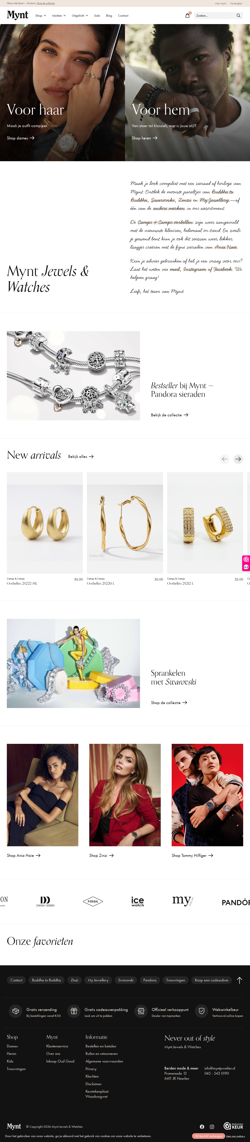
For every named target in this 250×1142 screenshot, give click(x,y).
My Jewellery (214, 200)
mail (175, 269)
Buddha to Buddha (46, 980)
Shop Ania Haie (20, 855)
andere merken (169, 208)
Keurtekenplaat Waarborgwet (97, 1094)
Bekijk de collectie (166, 415)
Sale (97, 16)
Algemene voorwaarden (104, 1061)
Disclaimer (94, 1083)
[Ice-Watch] (85, 901)
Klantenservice (57, 1046)
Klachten (92, 1076)
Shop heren (141, 138)
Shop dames (17, 138)
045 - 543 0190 (216, 1073)
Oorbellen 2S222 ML (22, 583)
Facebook (223, 269)
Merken (57, 16)
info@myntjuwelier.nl (219, 1068)
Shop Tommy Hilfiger (189, 855)
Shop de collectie (46, 3)
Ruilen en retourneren (102, 1053)
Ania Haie (226, 247)
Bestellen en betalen (101, 1046)
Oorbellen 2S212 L (180, 583)
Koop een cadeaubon (211, 980)
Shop (38, 16)
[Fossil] (41, 901)
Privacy (91, 1068)
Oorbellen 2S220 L (100, 583)
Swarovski (163, 200)
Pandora (149, 980)
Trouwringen (175, 980)
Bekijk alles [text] (81, 457)
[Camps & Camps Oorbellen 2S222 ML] (45, 523)
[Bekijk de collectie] (73, 375)
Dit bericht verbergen (208, 1136)
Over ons (53, 1053)
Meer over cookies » (235, 1136)
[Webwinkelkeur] (233, 1128)
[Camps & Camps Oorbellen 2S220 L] (125, 523)
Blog (109, 16)
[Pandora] (188, 901)
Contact (123, 16)
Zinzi (185, 200)
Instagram (195, 269)
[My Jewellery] (130, 901)
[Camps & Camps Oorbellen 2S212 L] (205, 523)
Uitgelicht (78, 16)
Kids (10, 1061)
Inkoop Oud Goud (60, 1061)
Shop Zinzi (98, 855)
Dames (12, 1046)
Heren (11, 1053)
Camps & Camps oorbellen (165, 222)
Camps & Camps (16, 578)
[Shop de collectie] (73, 663)
